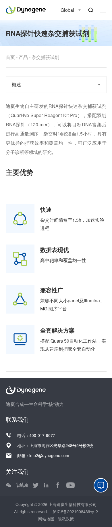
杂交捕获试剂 (45, 57)
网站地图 (46, 519)
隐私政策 (66, 519)
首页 (10, 57)
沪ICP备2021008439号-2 (74, 511)
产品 (23, 57)
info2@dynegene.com (49, 455)
